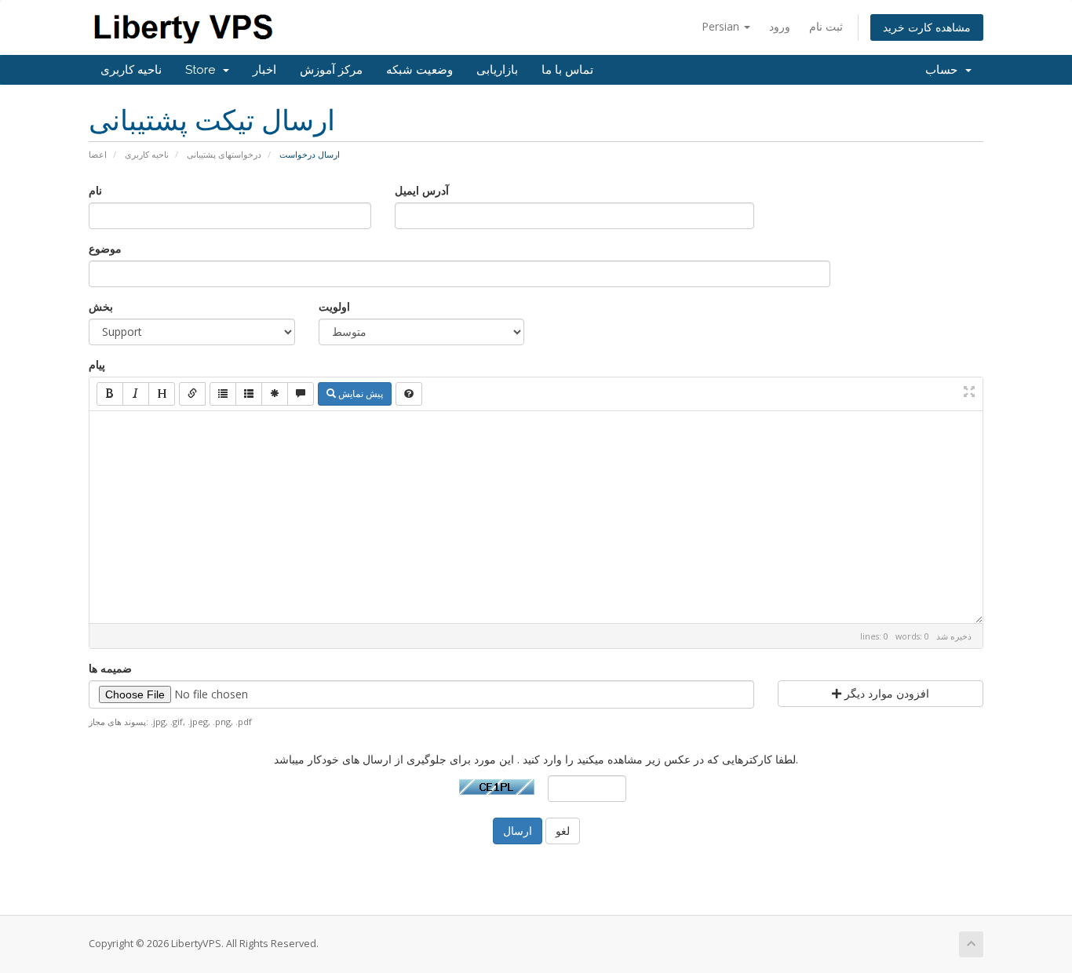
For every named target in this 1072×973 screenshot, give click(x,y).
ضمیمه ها (110, 668)
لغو (563, 830)
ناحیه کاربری (131, 70)
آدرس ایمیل (422, 190)
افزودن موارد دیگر (885, 693)
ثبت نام (826, 26)
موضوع (105, 248)
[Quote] (300, 394)
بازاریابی (497, 70)
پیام (97, 364)
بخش (101, 306)
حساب (944, 70)
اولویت (334, 306)
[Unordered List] (223, 394)
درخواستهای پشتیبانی (224, 154)
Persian (722, 26)
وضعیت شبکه (419, 70)
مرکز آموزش (331, 70)
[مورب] (135, 394)
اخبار (264, 70)
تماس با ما (567, 70)
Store (203, 70)
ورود (779, 26)
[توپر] (110, 394)
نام (95, 190)
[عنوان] (161, 394)
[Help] (409, 394)
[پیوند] (192, 394)
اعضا (98, 154)
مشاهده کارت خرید (927, 27)
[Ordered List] (248, 394)
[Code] (274, 394)
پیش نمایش (359, 393)
